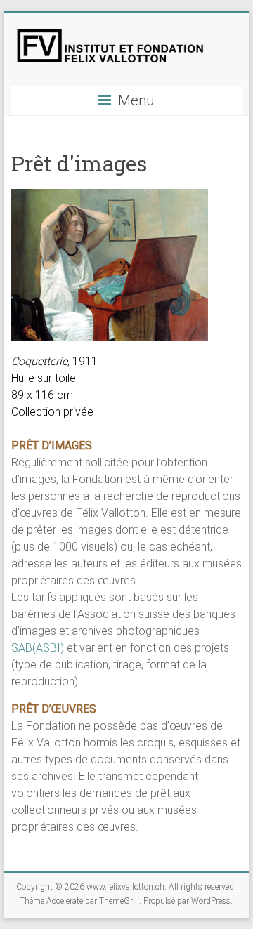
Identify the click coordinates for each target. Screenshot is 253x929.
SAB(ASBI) (37, 647)
